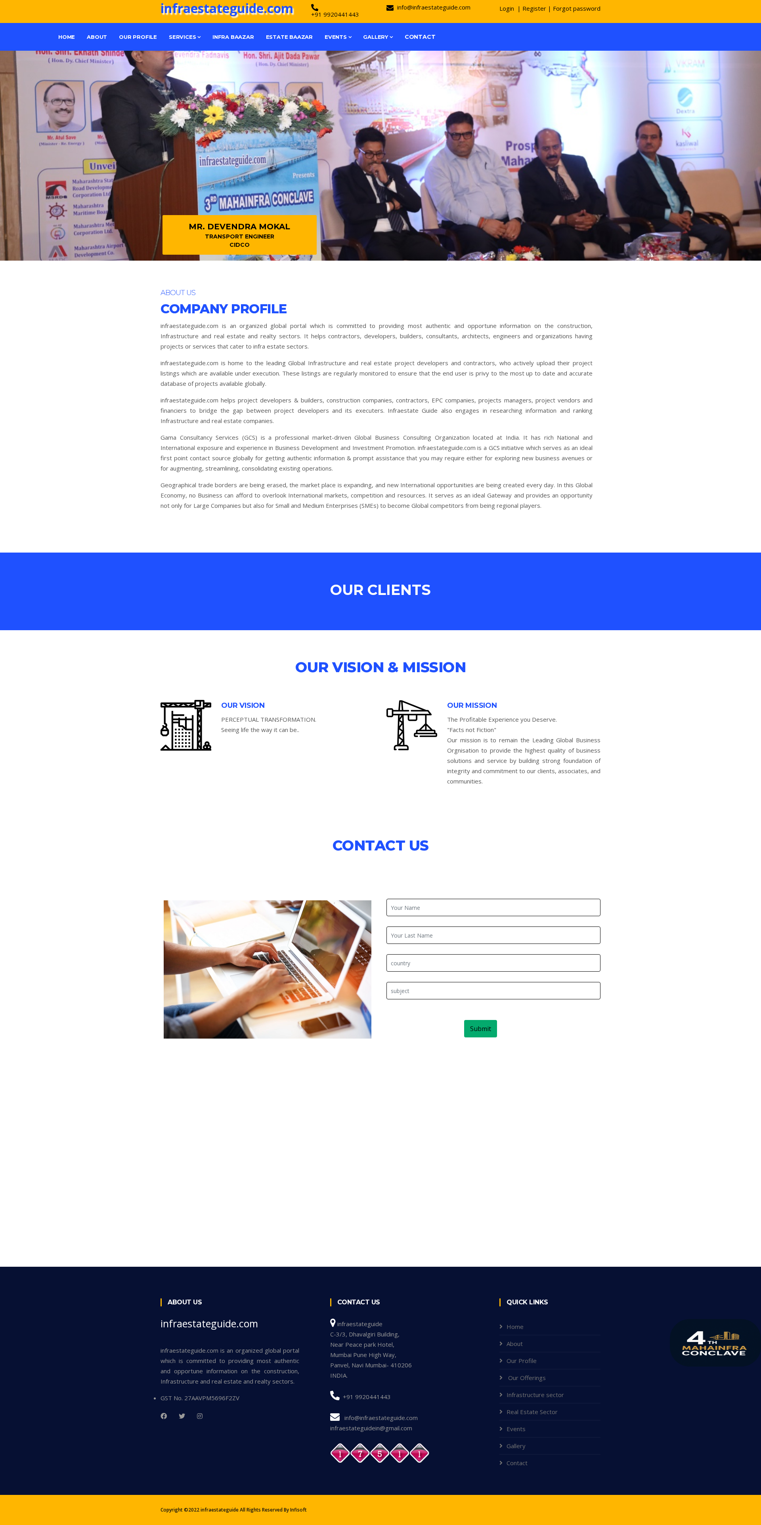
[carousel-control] (20, 156)
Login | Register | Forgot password (549, 8)
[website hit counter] (379, 1452)
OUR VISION (243, 705)
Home (66, 37)
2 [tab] (339, 233)
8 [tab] (410, 233)
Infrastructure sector (535, 1395)
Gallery (376, 37)
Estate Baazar (289, 37)
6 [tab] (386, 233)
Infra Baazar (233, 37)
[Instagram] (200, 1416)
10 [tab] (434, 233)
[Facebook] (163, 1416)
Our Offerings (526, 1378)
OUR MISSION (472, 705)
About (97, 37)
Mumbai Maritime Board (601, 235)
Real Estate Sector (532, 1412)
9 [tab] (422, 233)
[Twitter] (182, 1416)
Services (183, 37)
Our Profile (138, 37)
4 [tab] (363, 233)
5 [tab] (375, 233)
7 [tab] (398, 233)
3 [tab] (351, 233)
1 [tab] (327, 233)
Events (336, 37)
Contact (420, 36)
